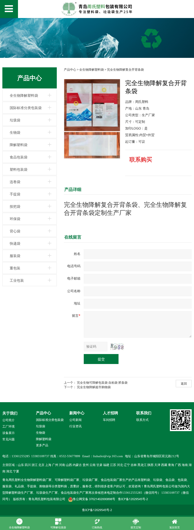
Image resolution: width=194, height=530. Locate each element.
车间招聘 (109, 420)
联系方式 (142, 420)
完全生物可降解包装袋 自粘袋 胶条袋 (102, 382)
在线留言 (72, 237)
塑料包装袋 (18, 169)
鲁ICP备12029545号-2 (133, 499)
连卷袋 (15, 181)
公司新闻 (75, 420)
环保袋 (15, 218)
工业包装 (17, 280)
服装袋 (15, 255)
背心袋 (15, 231)
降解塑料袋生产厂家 (19, 492)
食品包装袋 (18, 157)
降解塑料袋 (18, 144)
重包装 (15, 268)
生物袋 (15, 132)
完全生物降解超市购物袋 (94, 387)
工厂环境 (8, 426)
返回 (184, 383)
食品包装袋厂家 (111, 480)
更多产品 (42, 445)
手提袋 (15, 194)
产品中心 (70, 69)
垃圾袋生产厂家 (47, 492)
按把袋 (15, 206)
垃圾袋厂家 (90, 480)
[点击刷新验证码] (117, 346)
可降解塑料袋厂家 (67, 480)
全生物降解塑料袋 (24, 95)
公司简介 (8, 420)
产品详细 (72, 189)
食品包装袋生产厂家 (74, 492)
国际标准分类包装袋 (26, 107)
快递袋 (15, 243)
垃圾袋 (15, 120)
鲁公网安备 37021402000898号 (94, 499)
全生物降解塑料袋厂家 (36, 480)
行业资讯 (75, 426)
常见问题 (8, 439)
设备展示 (8, 433)
